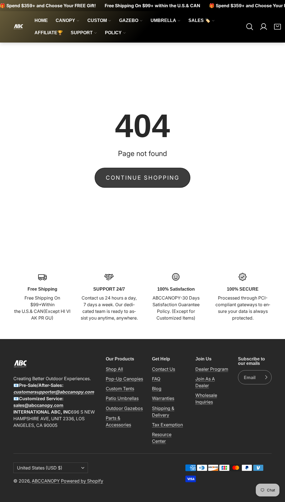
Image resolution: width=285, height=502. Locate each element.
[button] (249, 27)
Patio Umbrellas (122, 398)
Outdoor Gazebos (124, 408)
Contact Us (163, 369)
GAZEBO (128, 20)
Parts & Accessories (118, 421)
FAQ (156, 379)
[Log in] (263, 27)
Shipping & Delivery (163, 411)
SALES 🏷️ (199, 20)
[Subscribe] (266, 377)
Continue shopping (143, 177)
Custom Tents (120, 388)
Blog (156, 388)
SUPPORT (82, 32)
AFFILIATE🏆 (49, 32)
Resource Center (161, 438)
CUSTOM (97, 20)
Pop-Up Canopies (124, 379)
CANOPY (65, 20)
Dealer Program (211, 369)
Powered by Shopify (82, 481)
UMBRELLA (163, 20)
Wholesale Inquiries (206, 398)
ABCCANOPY (46, 481)
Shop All (114, 369)
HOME (41, 20)
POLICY (113, 32)
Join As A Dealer (205, 382)
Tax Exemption (167, 424)
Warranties (163, 398)
